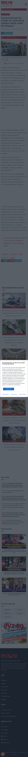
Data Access (14, 394)
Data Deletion (5, 394)
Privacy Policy (22, 394)
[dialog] (14, 378)
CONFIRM (8, 389)
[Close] (25, 362)
